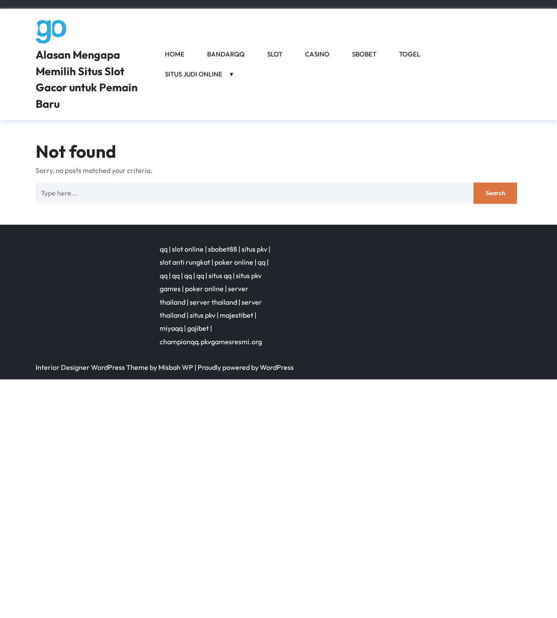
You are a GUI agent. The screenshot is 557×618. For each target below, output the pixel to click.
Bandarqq (226, 54)
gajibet (198, 328)
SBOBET (364, 54)
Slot (274, 54)
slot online (188, 249)
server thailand (213, 302)
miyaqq (171, 328)
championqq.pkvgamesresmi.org (211, 341)
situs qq (220, 275)
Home (175, 54)
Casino (317, 54)
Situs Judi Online (193, 74)
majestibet (236, 315)
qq (164, 249)
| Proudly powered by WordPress (244, 367)
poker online (234, 262)
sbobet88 (222, 249)
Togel (409, 54)
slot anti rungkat (185, 262)
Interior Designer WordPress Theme (92, 367)
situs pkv (254, 249)
